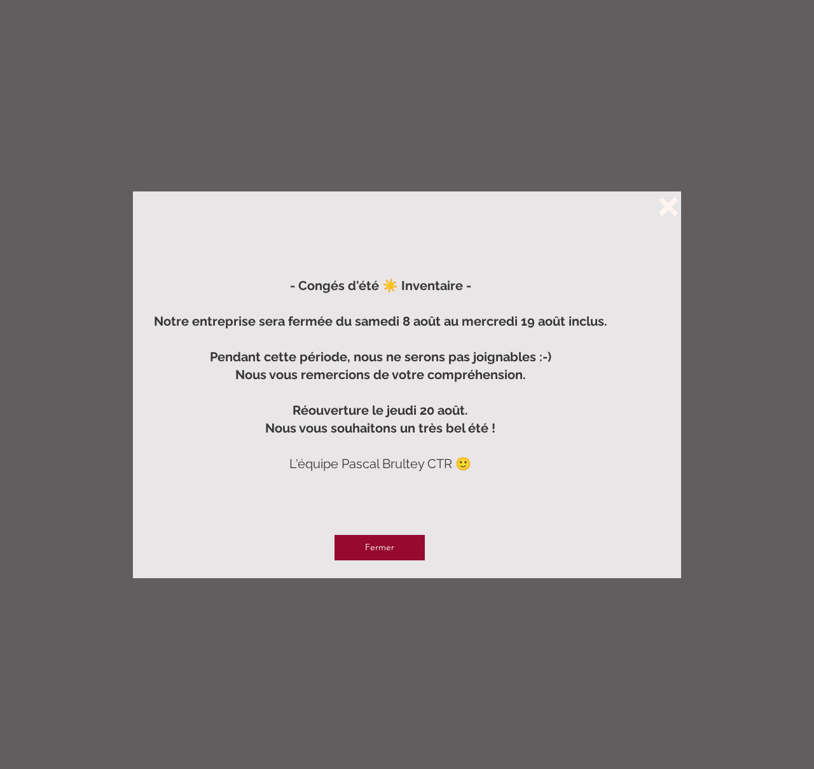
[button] (668, 206)
